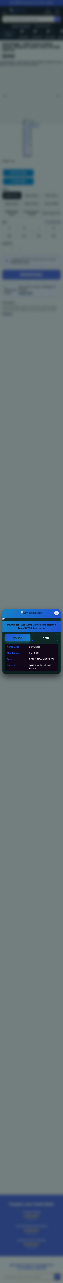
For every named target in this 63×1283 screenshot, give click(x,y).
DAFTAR (17, 637)
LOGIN (45, 638)
